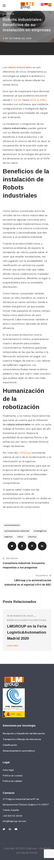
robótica (32, 536)
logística (8, 536)
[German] (46, 4)
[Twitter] (4, 829)
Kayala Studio (29, 852)
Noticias (40, 620)
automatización (12, 525)
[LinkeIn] (10, 829)
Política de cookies (12, 775)
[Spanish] (50, 4)
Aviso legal (8, 769)
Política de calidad (12, 781)
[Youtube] (16, 829)
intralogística (40, 531)
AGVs (33, 100)
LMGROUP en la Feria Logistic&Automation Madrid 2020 (27, 632)
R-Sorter (16, 100)
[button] (24, 733)
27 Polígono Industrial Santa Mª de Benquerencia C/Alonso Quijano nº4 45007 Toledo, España (26, 805)
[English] (42, 4)
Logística (8, 13)
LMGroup (24, 452)
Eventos (12, 620)
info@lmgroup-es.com (14, 821)
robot (20, 536)
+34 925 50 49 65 (12, 815)
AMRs (42, 100)
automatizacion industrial (16, 531)
